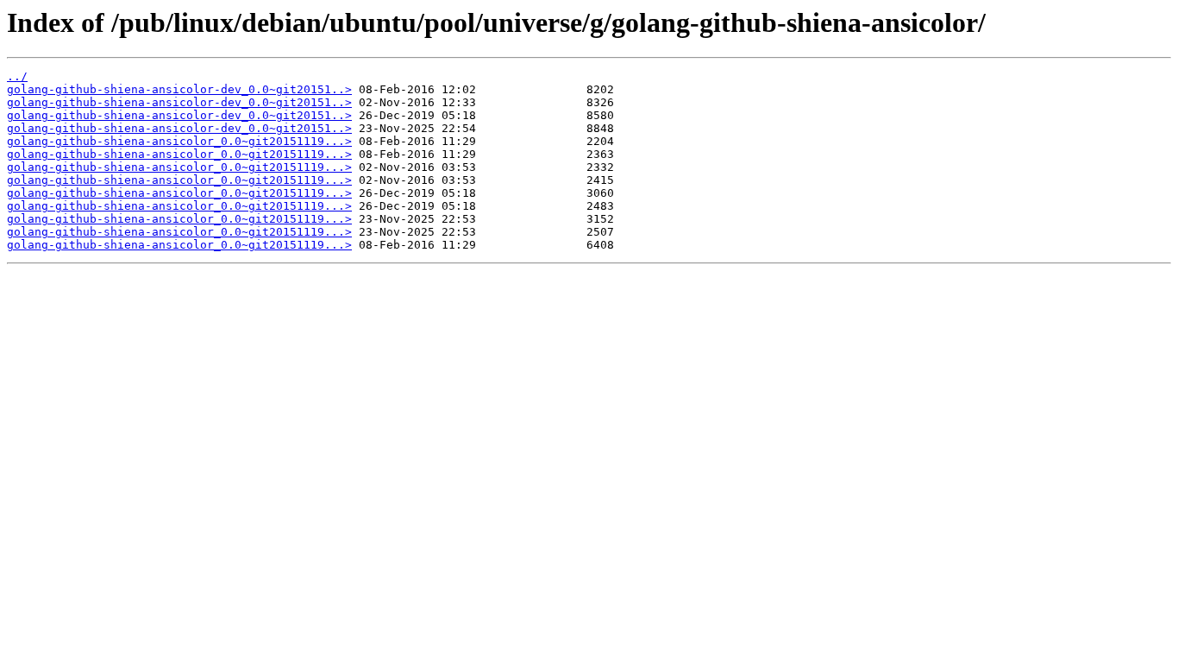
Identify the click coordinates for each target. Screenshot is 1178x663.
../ (17, 76)
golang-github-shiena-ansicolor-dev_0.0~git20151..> (179, 89)
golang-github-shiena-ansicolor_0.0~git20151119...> (179, 141)
